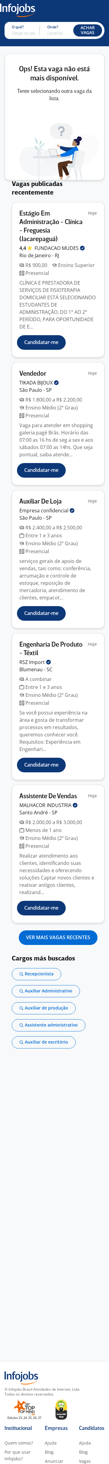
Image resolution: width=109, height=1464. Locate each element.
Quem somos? (19, 1443)
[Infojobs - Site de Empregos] (17, 9)
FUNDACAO (57, 248)
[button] (87, 30)
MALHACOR (46, 805)
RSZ (32, 662)
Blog (49, 1452)
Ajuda (51, 1443)
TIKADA (36, 382)
